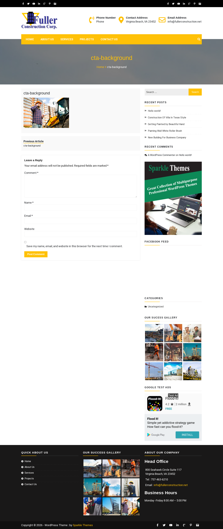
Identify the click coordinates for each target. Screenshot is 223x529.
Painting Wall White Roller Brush (165, 130)
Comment (31, 172)
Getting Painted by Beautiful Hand (166, 124)
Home (30, 39)
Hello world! (154, 110)
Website (29, 229)
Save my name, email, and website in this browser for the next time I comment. (74, 246)
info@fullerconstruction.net (184, 21)
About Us (47, 39)
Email (28, 215)
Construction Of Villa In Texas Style (167, 117)
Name (29, 202)
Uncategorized (156, 306)
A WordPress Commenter (161, 155)
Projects (87, 39)
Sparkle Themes (83, 525)
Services (66, 39)
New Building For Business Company (167, 137)
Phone (100, 21)
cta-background (37, 93)
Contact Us (109, 39)
